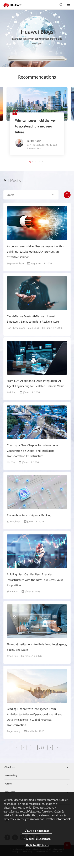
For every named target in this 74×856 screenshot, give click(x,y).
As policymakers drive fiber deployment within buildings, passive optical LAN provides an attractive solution (35, 252)
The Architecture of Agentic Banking (29, 515)
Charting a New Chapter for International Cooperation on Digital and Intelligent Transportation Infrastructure (33, 451)
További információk (58, 819)
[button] (29, 161)
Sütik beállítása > (37, 845)
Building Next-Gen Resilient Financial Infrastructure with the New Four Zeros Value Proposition (35, 580)
